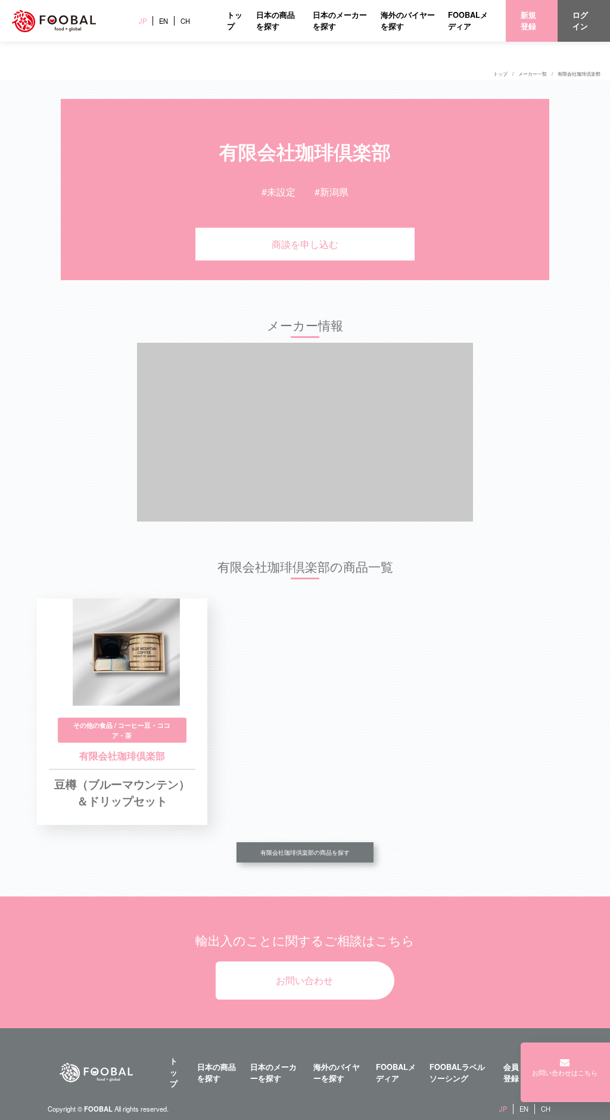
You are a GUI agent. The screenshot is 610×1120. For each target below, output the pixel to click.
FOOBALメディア (468, 21)
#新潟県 (331, 191)
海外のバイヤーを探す (336, 1073)
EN (163, 21)
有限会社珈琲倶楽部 (579, 73)
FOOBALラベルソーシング (457, 1073)
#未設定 (278, 191)
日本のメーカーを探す (273, 1073)
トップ (500, 73)
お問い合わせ (304, 980)
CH (185, 21)
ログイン (580, 21)
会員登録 (511, 1073)
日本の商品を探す (275, 21)
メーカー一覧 (532, 73)
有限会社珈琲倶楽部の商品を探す (305, 852)
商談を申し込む (305, 244)
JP (143, 21)
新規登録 (528, 21)
